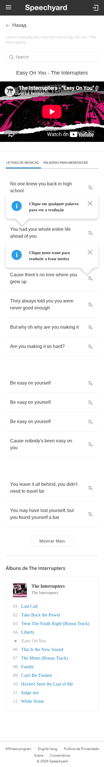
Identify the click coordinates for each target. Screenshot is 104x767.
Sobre (38, 755)
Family (27, 666)
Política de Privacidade (81, 749)
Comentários (60, 755)
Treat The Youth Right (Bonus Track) (55, 623)
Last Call (29, 606)
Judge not (29, 692)
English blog (47, 749)
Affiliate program (18, 749)
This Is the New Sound (42, 649)
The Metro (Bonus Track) (44, 658)
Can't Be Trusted (36, 675)
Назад (19, 25)
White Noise (32, 701)
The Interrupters (44, 593)
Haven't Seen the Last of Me (47, 684)
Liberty (27, 632)
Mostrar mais (52, 541)
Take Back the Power (40, 614)
